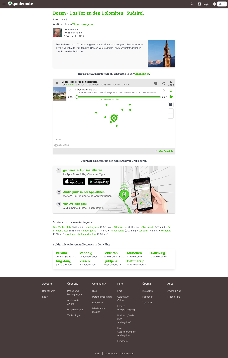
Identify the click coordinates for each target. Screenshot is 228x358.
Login (45, 296)
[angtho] (57, 32)
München (134, 253)
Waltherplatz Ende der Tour (81, 234)
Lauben (143, 230)
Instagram (147, 290)
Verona (61, 253)
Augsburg (63, 261)
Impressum (128, 353)
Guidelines (97, 302)
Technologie (73, 315)
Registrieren (48, 290)
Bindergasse (89, 230)
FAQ (119, 290)
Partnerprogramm (102, 296)
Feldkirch (110, 253)
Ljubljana (110, 261)
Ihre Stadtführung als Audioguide (126, 332)
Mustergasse (92, 227)
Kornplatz (166, 230)
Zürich (85, 261)
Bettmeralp (135, 261)
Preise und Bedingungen (74, 292)
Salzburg (158, 253)
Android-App (174, 290)
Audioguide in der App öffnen (84, 192)
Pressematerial (75, 309)
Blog (94, 290)
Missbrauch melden (98, 310)
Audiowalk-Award (73, 302)
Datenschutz (111, 353)
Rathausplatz (117, 230)
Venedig (86, 253)
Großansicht (141, 73)
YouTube (147, 302)
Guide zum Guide (123, 298)
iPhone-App (173, 296)
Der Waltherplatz (62, 227)
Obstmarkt (147, 227)
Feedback (122, 341)
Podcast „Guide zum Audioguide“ (125, 319)
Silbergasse (120, 227)
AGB (97, 353)
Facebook (147, 296)
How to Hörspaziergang (126, 308)
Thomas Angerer (82, 24)
